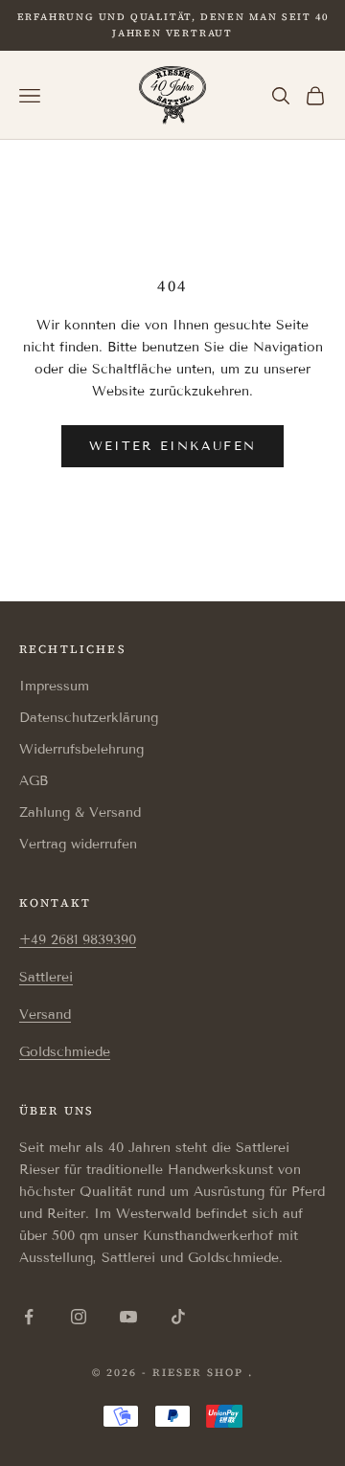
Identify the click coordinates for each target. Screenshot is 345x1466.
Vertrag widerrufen (78, 844)
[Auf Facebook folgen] (28, 1316)
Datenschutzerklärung (88, 718)
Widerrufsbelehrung (81, 749)
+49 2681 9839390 (77, 940)
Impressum (54, 686)
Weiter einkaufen (172, 446)
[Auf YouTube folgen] (128, 1316)
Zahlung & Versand (80, 812)
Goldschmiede (64, 1052)
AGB (33, 781)
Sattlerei (46, 977)
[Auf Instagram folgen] (78, 1316)
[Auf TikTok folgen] (178, 1316)
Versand (45, 1014)
